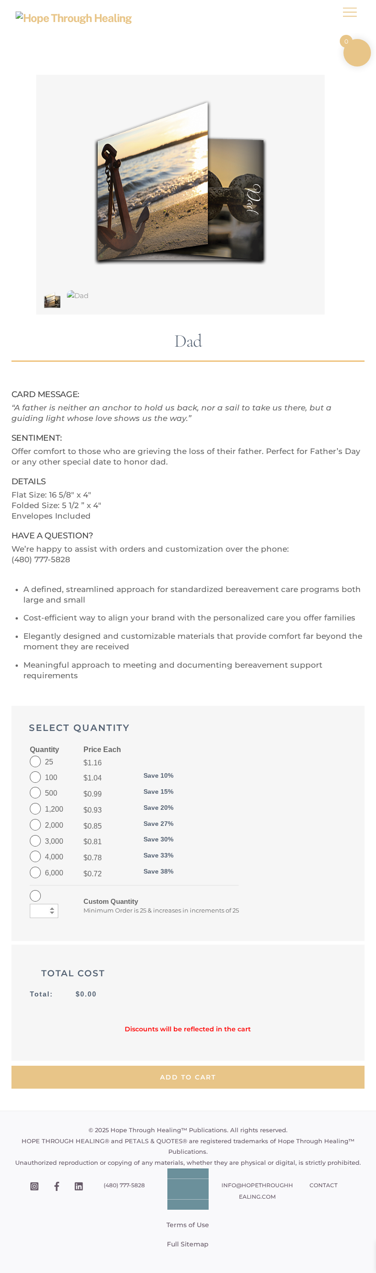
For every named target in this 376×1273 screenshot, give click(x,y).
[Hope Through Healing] (74, 17)
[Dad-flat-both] (77, 295)
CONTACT (323, 1185)
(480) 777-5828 (124, 1185)
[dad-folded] (52, 304)
